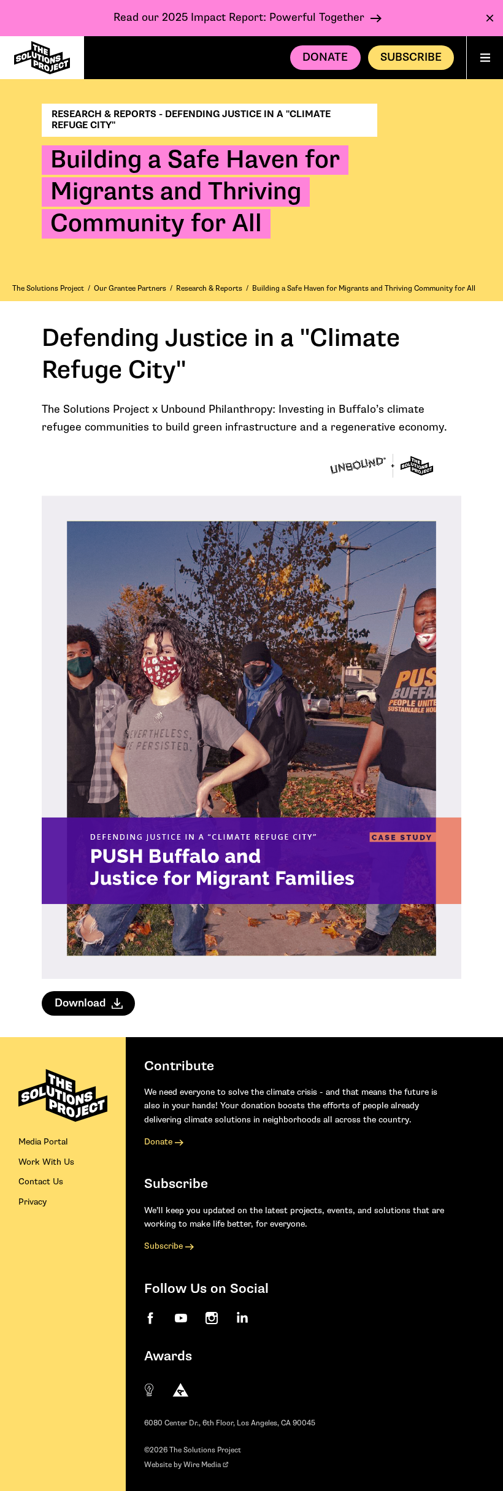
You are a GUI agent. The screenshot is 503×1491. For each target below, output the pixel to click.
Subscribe (164, 1246)
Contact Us (40, 1181)
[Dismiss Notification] (490, 18)
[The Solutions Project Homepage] (42, 57)
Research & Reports (209, 288)
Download (80, 1003)
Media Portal (43, 1141)
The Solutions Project (48, 288)
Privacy (32, 1202)
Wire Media (203, 1465)
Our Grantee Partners (130, 288)
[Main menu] (484, 57)
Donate (325, 57)
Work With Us (46, 1162)
